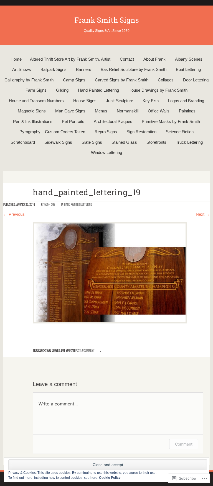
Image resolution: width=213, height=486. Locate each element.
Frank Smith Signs (106, 20)
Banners (83, 69)
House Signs (85, 100)
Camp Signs (74, 80)
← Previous (14, 214)
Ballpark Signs (53, 69)
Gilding (62, 90)
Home (16, 59)
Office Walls (158, 111)
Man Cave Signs (70, 111)
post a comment (85, 350)
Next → (203, 214)
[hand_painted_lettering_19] (110, 272)
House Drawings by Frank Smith (157, 90)
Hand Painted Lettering (98, 90)
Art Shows (21, 69)
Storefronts (156, 142)
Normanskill (127, 111)
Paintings (187, 111)
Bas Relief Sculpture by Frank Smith (133, 69)
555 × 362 (49, 204)
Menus (101, 111)
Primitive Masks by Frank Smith (171, 121)
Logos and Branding (186, 100)
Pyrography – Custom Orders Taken (52, 131)
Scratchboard (23, 142)
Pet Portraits (73, 121)
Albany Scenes (188, 59)
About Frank (154, 59)
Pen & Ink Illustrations (32, 121)
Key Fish (151, 100)
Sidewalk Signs (58, 142)
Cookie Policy (110, 478)
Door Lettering (196, 80)
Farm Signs (36, 90)
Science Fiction (180, 131)
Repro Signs (106, 131)
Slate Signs (92, 142)
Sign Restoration (141, 131)
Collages (166, 80)
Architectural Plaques (113, 121)
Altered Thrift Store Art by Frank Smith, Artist (70, 59)
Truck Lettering (189, 142)
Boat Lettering (188, 69)
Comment (183, 444)
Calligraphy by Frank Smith (29, 80)
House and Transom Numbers (36, 100)
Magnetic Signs (32, 111)
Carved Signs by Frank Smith (121, 80)
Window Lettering (106, 152)
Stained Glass (124, 142)
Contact (127, 59)
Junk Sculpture (119, 100)
